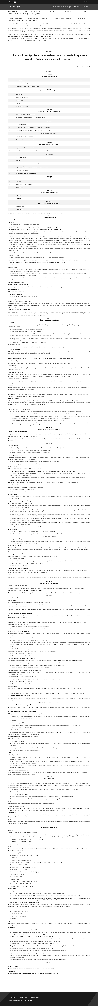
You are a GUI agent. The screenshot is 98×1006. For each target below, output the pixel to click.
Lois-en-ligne (14, 7)
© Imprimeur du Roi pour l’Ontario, (20, 1000)
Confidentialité (23, 997)
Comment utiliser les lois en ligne (61, 7)
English (86, 2)
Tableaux (85, 7)
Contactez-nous (34, 997)
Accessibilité (12, 997)
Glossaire (77, 7)
